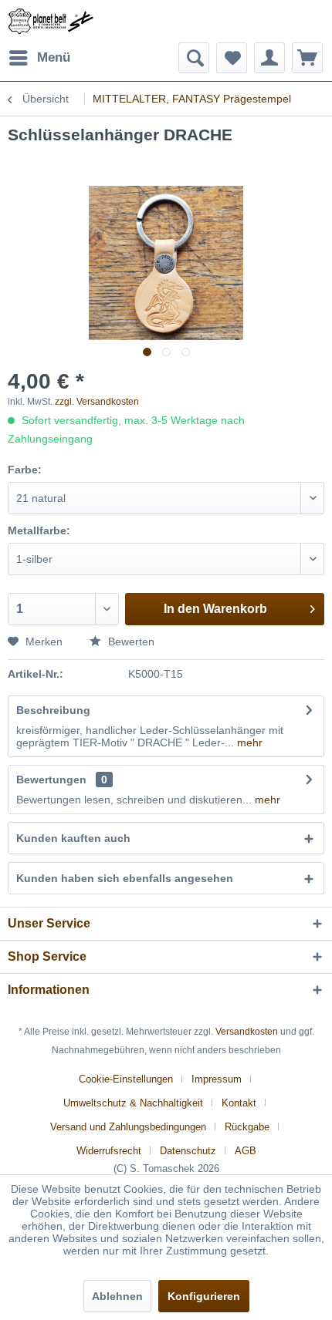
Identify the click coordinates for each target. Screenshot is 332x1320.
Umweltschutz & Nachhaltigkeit (133, 1103)
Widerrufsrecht (108, 1151)
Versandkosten (246, 1031)
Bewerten (129, 641)
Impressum (216, 1079)
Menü (53, 57)
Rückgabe (247, 1127)
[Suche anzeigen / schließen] (193, 57)
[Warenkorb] (307, 57)
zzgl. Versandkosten (97, 401)
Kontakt (239, 1103)
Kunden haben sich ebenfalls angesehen (124, 878)
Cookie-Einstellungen (126, 1079)
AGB (245, 1151)
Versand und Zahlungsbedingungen (128, 1127)
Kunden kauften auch (73, 838)
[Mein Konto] (269, 57)
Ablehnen (117, 1296)
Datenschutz (188, 1151)
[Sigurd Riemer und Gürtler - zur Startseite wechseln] (51, 21)
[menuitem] (39, 57)
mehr (248, 742)
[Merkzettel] (231, 57)
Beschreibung (53, 710)
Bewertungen (51, 779)
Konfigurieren (204, 1296)
